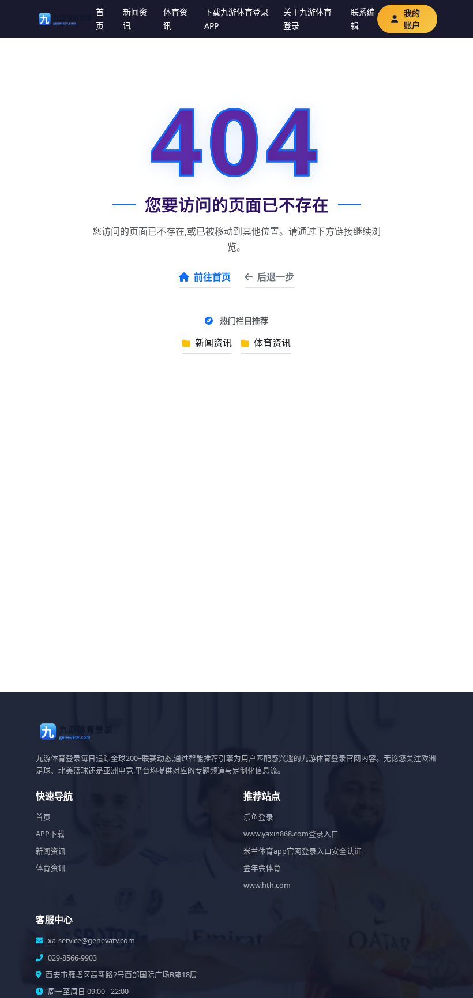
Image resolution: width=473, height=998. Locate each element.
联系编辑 (363, 18)
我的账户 (412, 19)
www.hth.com (267, 885)
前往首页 (212, 277)
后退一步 (275, 277)
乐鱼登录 (258, 817)
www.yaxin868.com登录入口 (291, 834)
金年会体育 (262, 868)
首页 (100, 18)
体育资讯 (175, 18)
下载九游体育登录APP (236, 18)
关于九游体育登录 (307, 18)
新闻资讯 (135, 18)
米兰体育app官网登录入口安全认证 (302, 851)
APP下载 (50, 834)
